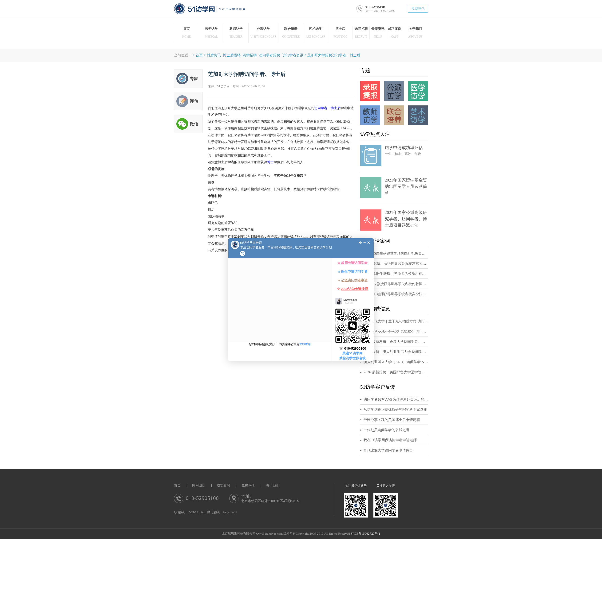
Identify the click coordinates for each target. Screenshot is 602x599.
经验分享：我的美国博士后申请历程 (392, 420)
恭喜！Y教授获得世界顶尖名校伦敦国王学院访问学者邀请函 (396, 284)
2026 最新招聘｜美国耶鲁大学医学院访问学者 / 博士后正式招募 (396, 372)
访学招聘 (250, 55)
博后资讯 (214, 55)
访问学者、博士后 (327, 108)
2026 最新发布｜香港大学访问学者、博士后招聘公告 (396, 342)
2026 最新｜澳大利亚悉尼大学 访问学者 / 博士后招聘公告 (396, 352)
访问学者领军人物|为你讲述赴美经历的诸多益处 (396, 399)
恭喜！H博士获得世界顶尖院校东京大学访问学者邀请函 (396, 263)
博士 (270, 162)
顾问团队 (198, 485)
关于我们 (272, 485)
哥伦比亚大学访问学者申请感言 (388, 450)
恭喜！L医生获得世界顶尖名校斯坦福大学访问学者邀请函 (396, 273)
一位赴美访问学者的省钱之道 (386, 430)
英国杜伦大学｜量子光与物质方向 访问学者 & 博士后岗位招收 (396, 321)
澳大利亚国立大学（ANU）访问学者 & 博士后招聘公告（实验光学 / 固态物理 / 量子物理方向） (396, 362)
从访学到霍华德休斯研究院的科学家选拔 (395, 409)
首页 (199, 55)
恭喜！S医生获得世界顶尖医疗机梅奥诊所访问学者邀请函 (396, 253)
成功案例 (223, 485)
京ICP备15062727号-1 (365, 533)
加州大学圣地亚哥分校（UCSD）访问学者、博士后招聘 (396, 331)
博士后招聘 (232, 55)
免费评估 (418, 9)
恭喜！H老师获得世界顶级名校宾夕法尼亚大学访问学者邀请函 (396, 294)
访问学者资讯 (292, 55)
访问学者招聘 (269, 55)
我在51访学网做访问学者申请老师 (390, 440)
